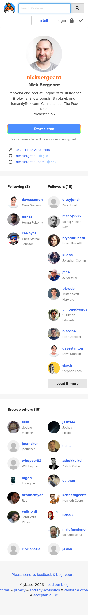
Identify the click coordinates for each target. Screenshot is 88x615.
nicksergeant (26, 155)
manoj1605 (71, 216)
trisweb (68, 288)
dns (53, 162)
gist (45, 156)
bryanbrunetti (73, 238)
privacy (19, 589)
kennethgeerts (74, 495)
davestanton (32, 199)
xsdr (25, 421)
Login (61, 20)
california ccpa (76, 589)
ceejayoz (29, 233)
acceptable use (45, 595)
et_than (68, 480)
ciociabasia (31, 549)
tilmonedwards (74, 309)
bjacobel (69, 331)
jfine (66, 272)
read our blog (57, 584)
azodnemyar (32, 495)
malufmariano (74, 529)
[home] (9, 7)
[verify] (81, 20)
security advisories (45, 589)
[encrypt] (72, 20)
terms (5, 589)
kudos (67, 255)
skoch (67, 365)
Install (42, 20)
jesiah (67, 549)
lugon (27, 478)
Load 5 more (67, 383)
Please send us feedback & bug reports (43, 574)
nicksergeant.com (30, 161)
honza (27, 216)
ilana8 (67, 515)
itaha (66, 446)
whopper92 (31, 460)
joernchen (30, 443)
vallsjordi (29, 511)
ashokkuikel (72, 460)
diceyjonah (71, 199)
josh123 (68, 421)
